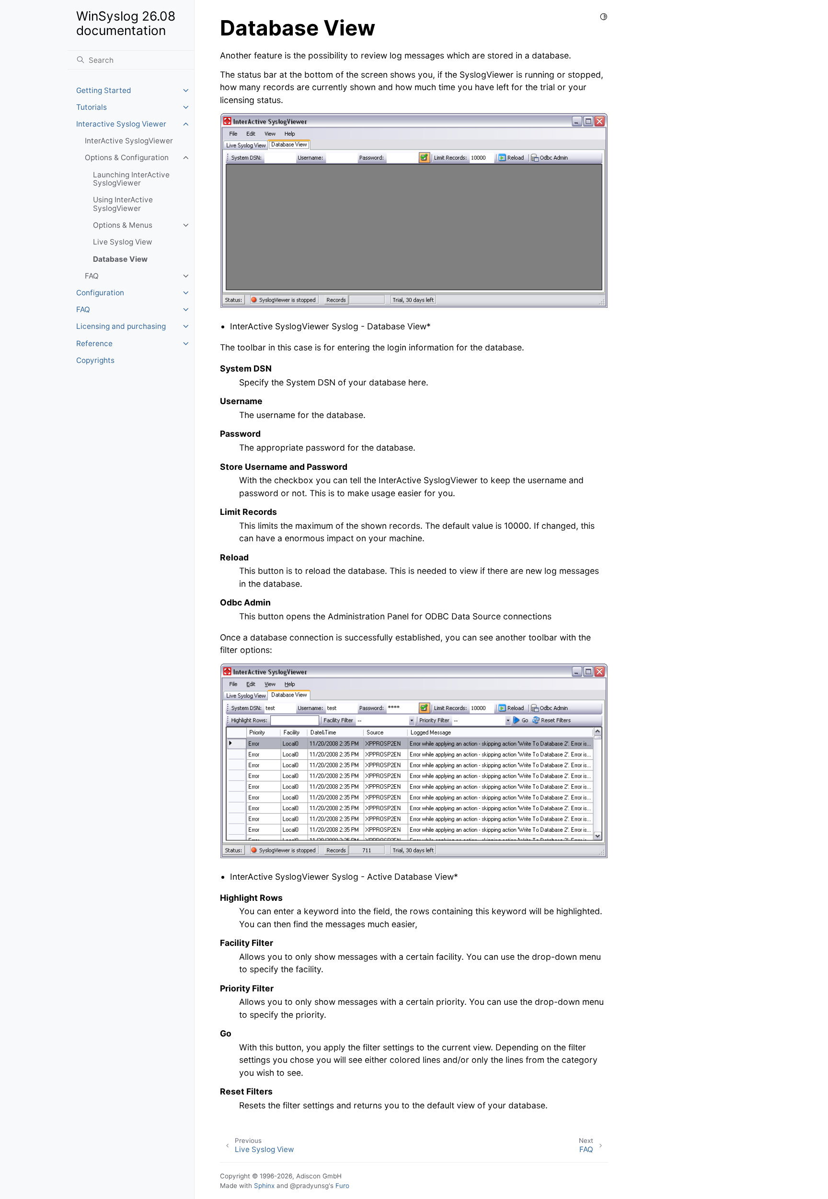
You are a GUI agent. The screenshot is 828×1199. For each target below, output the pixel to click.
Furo (342, 1185)
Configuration (100, 292)
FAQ (92, 275)
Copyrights (95, 360)
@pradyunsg (309, 1185)
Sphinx (264, 1185)
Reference (94, 343)
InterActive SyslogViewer (129, 140)
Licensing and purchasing (121, 326)
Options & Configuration (127, 157)
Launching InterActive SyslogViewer (131, 179)
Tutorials (91, 107)
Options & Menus (122, 225)
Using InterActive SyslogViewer (123, 204)
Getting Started (103, 90)
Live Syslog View (122, 241)
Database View (120, 259)
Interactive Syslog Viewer (121, 123)
